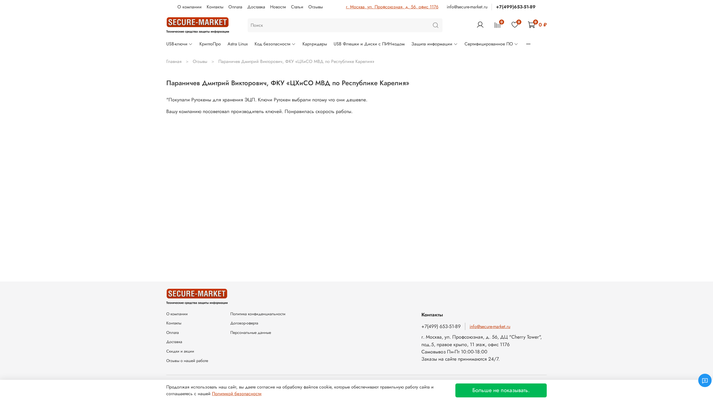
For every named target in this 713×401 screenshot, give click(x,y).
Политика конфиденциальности (257, 314)
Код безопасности (272, 44)
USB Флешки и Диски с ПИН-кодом (369, 44)
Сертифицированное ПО (489, 44)
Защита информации (431, 44)
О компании (189, 7)
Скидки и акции (180, 351)
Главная (174, 61)
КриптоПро (210, 44)
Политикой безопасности (237, 393)
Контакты (215, 7)
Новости (278, 7)
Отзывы (315, 7)
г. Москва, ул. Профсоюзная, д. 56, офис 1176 (392, 7)
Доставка (256, 7)
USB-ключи (176, 44)
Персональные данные (250, 332)
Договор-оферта (244, 323)
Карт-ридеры (314, 44)
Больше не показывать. (501, 390)
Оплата (235, 7)
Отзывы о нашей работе (187, 360)
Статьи (297, 7)
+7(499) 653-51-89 (441, 326)
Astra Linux (238, 44)
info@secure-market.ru (467, 7)
